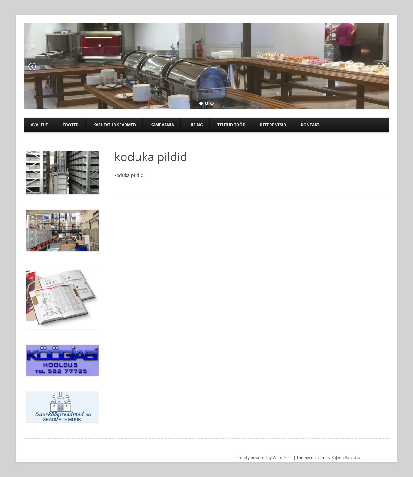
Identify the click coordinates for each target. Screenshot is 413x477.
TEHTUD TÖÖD (231, 124)
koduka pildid (129, 175)
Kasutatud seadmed (114, 124)
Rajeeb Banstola (345, 457)
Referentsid (273, 124)
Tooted (71, 124)
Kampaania (162, 124)
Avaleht (39, 124)
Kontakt (310, 124)
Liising (195, 124)
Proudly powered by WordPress (264, 457)
